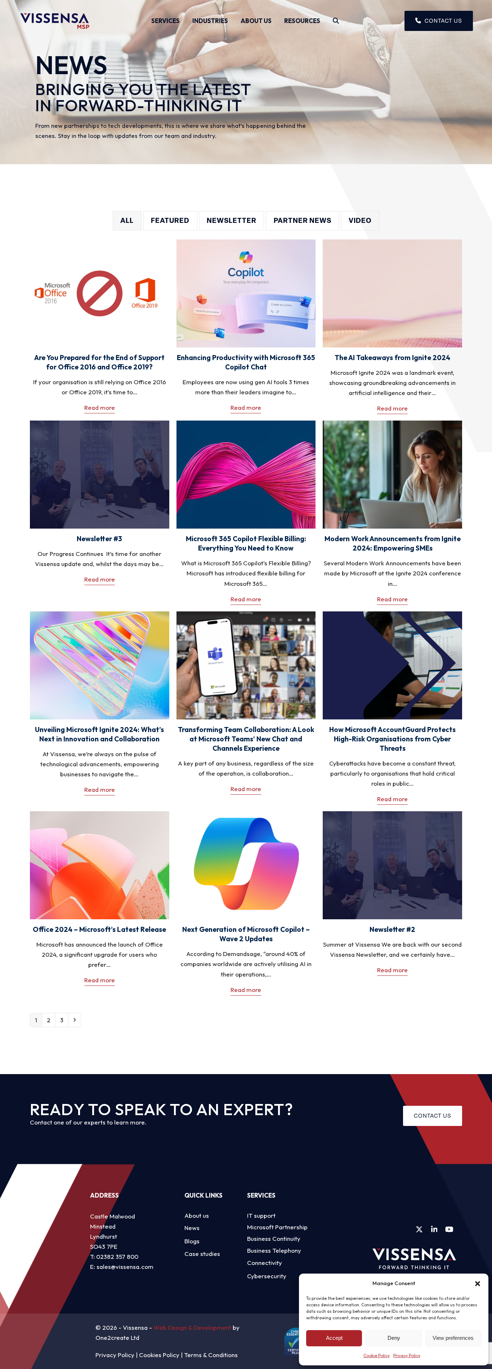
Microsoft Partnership (277, 1227)
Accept (334, 1338)
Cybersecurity (266, 1276)
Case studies (202, 1253)
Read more (99, 407)
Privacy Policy (406, 1355)
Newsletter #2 (392, 929)
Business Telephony (274, 1250)
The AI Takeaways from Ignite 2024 (392, 357)
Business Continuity (273, 1238)
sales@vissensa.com (125, 1266)
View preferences (453, 1338)
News (192, 1227)
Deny (394, 1338)
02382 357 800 (117, 1256)
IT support (261, 1215)
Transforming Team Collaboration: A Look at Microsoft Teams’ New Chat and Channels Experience (246, 739)
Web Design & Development (192, 1327)
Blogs (192, 1241)
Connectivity (264, 1262)
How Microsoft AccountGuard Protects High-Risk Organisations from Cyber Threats (392, 739)
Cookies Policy (159, 1355)
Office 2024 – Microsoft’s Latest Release (99, 929)
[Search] (335, 21)
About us (196, 1215)
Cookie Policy (376, 1355)
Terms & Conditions (211, 1355)
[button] (477, 1283)
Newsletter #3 (99, 538)
